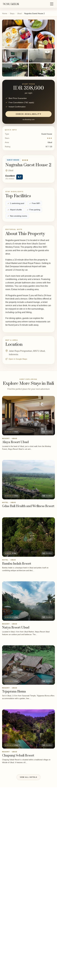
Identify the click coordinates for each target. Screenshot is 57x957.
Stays (12, 13)
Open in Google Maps (18, 359)
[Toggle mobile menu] (51, 4)
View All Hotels (28, 777)
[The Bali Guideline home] (11, 4)
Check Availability (28, 114)
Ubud (19, 13)
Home (4, 13)
